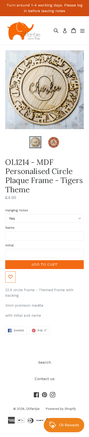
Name (9, 227)
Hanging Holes (16, 210)
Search (44, 362)
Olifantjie (33, 409)
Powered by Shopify (61, 409)
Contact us (45, 378)
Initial (9, 245)
